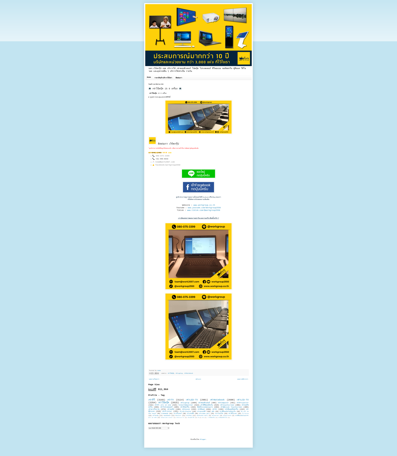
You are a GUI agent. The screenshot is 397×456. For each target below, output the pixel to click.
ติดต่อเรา (179, 78)
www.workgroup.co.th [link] (204, 205)
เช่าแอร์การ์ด (191, 417)
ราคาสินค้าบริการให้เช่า (163, 78)
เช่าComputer (223, 403)
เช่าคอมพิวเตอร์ (204, 403)
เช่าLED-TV (192, 399)
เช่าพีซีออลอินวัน (206, 405)
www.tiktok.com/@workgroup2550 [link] (203, 210)
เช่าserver (215, 415)
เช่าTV (170, 399)
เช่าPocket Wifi (202, 415)
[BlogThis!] (152, 373)
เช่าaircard (227, 415)
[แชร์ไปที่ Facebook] (156, 373)
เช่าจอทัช (170, 409)
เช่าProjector (243, 403)
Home (149, 77)
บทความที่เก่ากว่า (242, 379)
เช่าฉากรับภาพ (153, 409)
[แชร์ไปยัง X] (154, 373)
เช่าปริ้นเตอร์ (177, 413)
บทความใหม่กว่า (154, 379)
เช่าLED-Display (185, 411)
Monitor (178, 415)
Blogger (203, 439)
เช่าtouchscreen (227, 405)
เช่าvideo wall (204, 413)
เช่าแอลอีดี (190, 413)
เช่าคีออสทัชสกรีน (231, 409)
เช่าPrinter (167, 411)
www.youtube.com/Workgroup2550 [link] (204, 208)
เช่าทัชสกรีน (184, 407)
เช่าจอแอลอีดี (201, 411)
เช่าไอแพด (155, 415)
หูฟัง (213, 411)
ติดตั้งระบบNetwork (205, 407)
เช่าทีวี (151, 399)
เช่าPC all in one (163, 405)
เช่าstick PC (180, 417)
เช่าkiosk (186, 409)
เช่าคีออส (201, 409)
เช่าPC (214, 409)
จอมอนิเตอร (167, 415)
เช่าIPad (189, 415)
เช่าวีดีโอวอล (232, 413)
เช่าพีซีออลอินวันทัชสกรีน (227, 411)
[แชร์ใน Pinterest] (158, 373)
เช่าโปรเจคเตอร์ (166, 407)
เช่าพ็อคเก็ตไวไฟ (222, 417)
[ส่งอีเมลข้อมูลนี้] (150, 373)
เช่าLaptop (179, 373)
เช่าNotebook (188, 373)
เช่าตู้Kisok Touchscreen (231, 407)
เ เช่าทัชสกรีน (211, 417)
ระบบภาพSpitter (185, 405)
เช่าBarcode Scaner (167, 417)
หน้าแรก (198, 379)
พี (198, 417)
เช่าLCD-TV (243, 399)
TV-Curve (245, 413)
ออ (203, 417)
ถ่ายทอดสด (164, 413)
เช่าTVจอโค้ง (219, 413)
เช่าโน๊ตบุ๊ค (171, 373)
